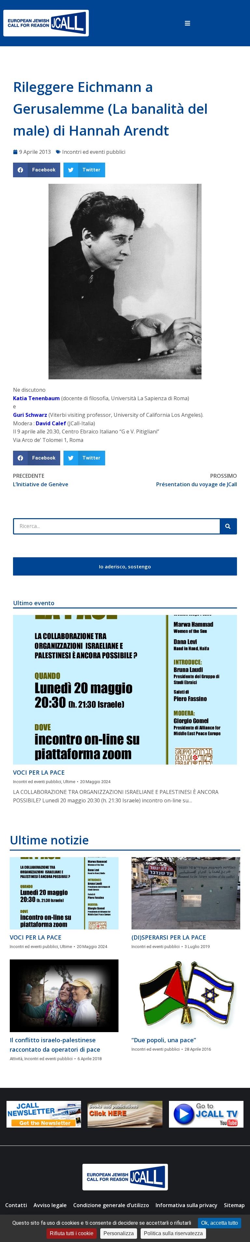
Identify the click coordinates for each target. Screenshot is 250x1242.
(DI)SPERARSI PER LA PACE (169, 937)
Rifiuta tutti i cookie (71, 1233)
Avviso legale (50, 1205)
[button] (187, 23)
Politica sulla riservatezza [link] (173, 1233)
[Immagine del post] (125, 690)
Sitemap (234, 1205)
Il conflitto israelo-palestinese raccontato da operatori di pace (55, 1044)
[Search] (228, 526)
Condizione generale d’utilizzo (111, 1205)
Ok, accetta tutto (219, 1223)
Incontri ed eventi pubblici (93, 151)
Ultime (69, 781)
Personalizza (119, 1233)
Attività (16, 1058)
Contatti (16, 1205)
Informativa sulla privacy (186, 1205)
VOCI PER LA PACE (39, 772)
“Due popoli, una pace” (164, 1040)
